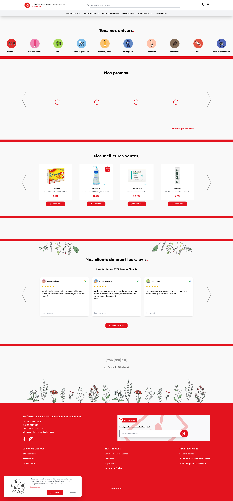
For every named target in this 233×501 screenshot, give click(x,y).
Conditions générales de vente (192, 463)
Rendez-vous (110, 458)
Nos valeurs (161, 13)
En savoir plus (35, 487)
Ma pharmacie (128, 13)
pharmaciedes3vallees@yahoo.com (38, 432)
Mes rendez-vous (91, 13)
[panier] (208, 5)
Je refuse (72, 492)
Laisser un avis (116, 326)
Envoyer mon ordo (110, 13)
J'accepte (55, 492)
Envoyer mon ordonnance (116, 453)
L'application (110, 463)
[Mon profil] (202, 5)
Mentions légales (186, 453)
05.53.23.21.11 (40, 428)
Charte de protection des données (194, 458)
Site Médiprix (29, 463)
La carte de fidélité (113, 468)
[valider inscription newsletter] (184, 433)
